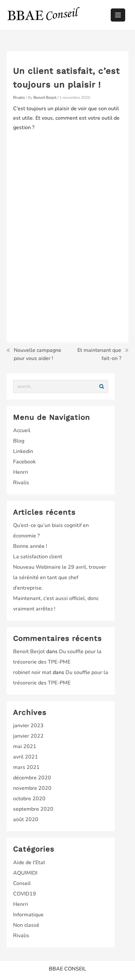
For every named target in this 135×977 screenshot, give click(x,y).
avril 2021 (25, 756)
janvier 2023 (28, 725)
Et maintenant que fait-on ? (99, 354)
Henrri (20, 472)
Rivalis (19, 97)
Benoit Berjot (29, 651)
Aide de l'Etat (29, 862)
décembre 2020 (32, 777)
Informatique (28, 914)
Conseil (22, 883)
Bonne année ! (30, 546)
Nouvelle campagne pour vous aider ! (37, 354)
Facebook (24, 461)
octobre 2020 (29, 798)
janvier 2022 (28, 736)
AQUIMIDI (25, 873)
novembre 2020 (32, 788)
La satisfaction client (37, 556)
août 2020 (25, 819)
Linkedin (23, 451)
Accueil (21, 430)
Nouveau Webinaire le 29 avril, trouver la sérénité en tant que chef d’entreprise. (59, 578)
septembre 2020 (33, 809)
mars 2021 (26, 767)
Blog (18, 440)
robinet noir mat (32, 672)
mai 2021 (24, 746)
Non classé (26, 925)
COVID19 (24, 893)
